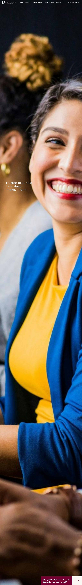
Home (21, 2)
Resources (58, 2)
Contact (52, 2)
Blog (46, 2)
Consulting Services (37, 2)
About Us (27, 2)
